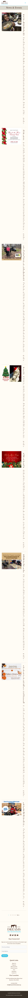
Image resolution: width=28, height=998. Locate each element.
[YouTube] (17, 935)
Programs (14, 965)
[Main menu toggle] (25, 2)
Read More (23, 121)
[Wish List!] (11, 373)
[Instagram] (15, 935)
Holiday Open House (24, 460)
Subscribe (5, 955)
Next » (18, 915)
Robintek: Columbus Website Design (16, 995)
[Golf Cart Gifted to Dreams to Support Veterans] (11, 252)
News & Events (14, 966)
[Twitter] (13, 935)
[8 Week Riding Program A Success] (11, 808)
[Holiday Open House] (11, 459)
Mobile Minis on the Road (24, 563)
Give (14, 969)
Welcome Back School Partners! (24, 25)
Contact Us (14, 972)
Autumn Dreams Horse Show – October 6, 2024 (24, 684)
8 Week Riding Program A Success (24, 814)
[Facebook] (10, 935)
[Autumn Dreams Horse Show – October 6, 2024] (11, 672)
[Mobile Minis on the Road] (11, 561)
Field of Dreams (14, 968)
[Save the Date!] (11, 136)
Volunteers (14, 971)
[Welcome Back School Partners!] (11, 22)
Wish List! (23, 371)
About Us (14, 963)
